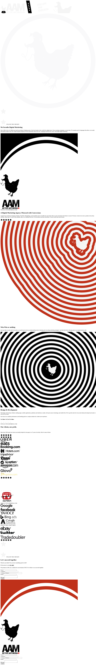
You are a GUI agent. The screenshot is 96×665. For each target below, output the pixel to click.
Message (2, 577)
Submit (2, 578)
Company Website (5, 573)
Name (2, 570)
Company (3, 571)
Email (2, 574)
